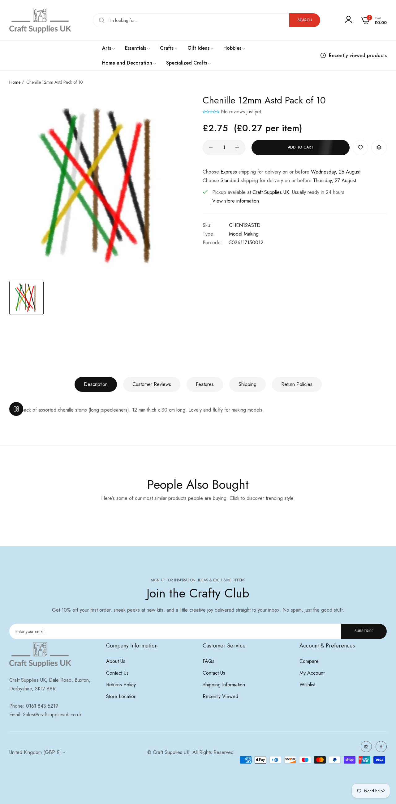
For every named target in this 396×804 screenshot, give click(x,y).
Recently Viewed (220, 696)
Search (305, 20)
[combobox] (206, 20)
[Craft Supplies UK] (40, 20)
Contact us (117, 672)
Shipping (247, 384)
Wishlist (307, 684)
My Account (312, 672)
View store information (235, 200)
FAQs (208, 661)
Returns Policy (121, 684)
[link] (108, 48)
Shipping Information (224, 684)
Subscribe (364, 631)
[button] (211, 111)
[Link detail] (366, 746)
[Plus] (237, 147)
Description (96, 384)
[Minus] (210, 147)
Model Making (244, 233)
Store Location (121, 696)
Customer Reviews (151, 384)
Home (14, 82)
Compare (309, 661)
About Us (115, 661)
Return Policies (296, 384)
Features (205, 384)
